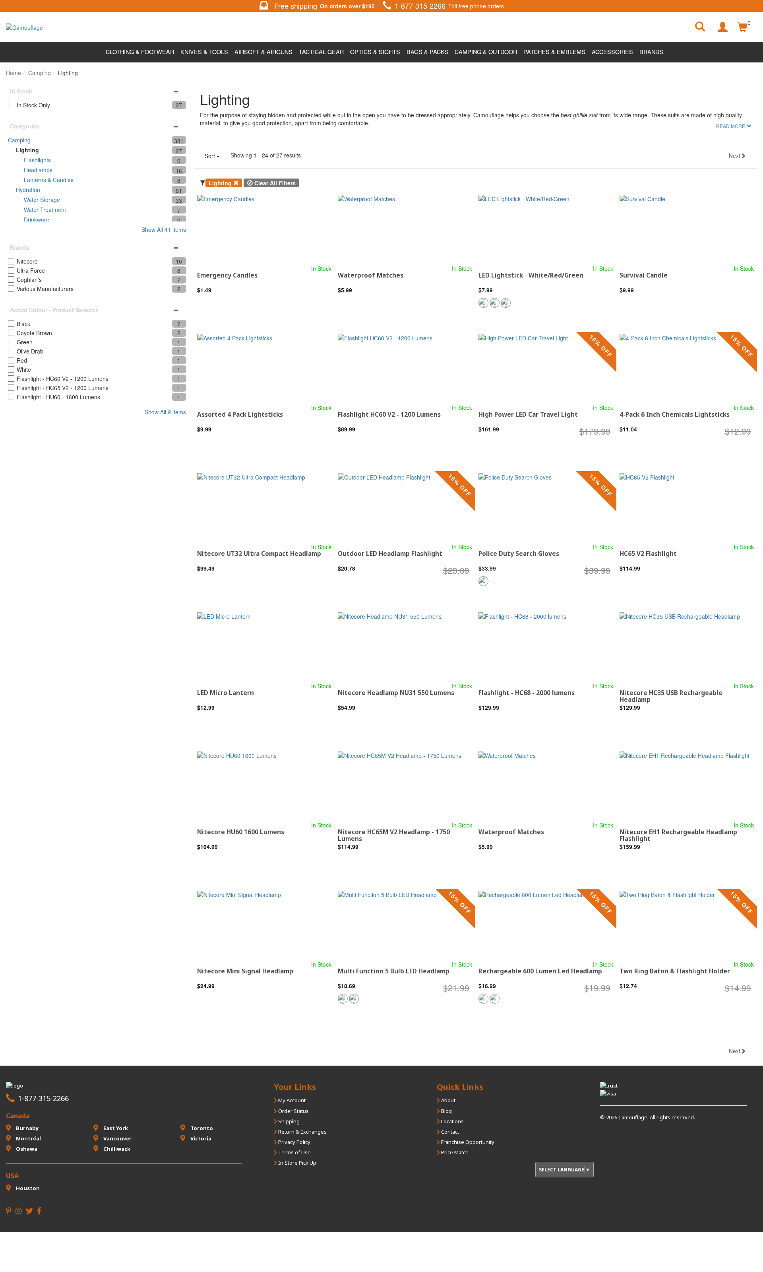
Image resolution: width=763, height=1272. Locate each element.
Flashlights (37, 160)
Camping (19, 140)
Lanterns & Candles (49, 180)
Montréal (28, 1138)
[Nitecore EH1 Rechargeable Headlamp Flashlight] (687, 786)
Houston (27, 1188)
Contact (449, 1131)
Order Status (293, 1111)
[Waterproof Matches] (405, 229)
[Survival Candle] (687, 229)
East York (115, 1128)
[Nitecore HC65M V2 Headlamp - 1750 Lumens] (405, 786)
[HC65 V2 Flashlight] (687, 508)
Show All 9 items (165, 412)
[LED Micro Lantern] (264, 647)
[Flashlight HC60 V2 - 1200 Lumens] (405, 369)
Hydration (28, 190)
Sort (211, 156)
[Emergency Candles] (264, 229)
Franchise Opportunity (467, 1142)
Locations (452, 1121)
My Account (291, 1100)
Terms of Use (294, 1152)
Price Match (454, 1152)
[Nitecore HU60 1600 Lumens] (264, 786)
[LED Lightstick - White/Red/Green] (545, 229)
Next (734, 155)
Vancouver (117, 1138)
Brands (651, 51)
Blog (446, 1111)
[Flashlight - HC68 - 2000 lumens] (545, 647)
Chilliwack (116, 1148)
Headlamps (38, 170)
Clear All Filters (274, 183)
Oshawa (26, 1148)
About (447, 1100)
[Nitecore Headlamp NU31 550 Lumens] (405, 647)
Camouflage (632, 1117)
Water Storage (42, 200)
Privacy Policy (293, 1142)
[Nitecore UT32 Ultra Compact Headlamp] (264, 508)
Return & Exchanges (302, 1131)
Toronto (201, 1128)
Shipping (288, 1121)
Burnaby (27, 1128)
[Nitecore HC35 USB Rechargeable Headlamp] (687, 647)
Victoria (200, 1138)
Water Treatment (45, 210)
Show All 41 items (163, 229)
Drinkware (36, 219)
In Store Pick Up (296, 1162)
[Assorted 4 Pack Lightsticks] (264, 369)
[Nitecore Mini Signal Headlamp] (264, 925)
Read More (730, 126)
